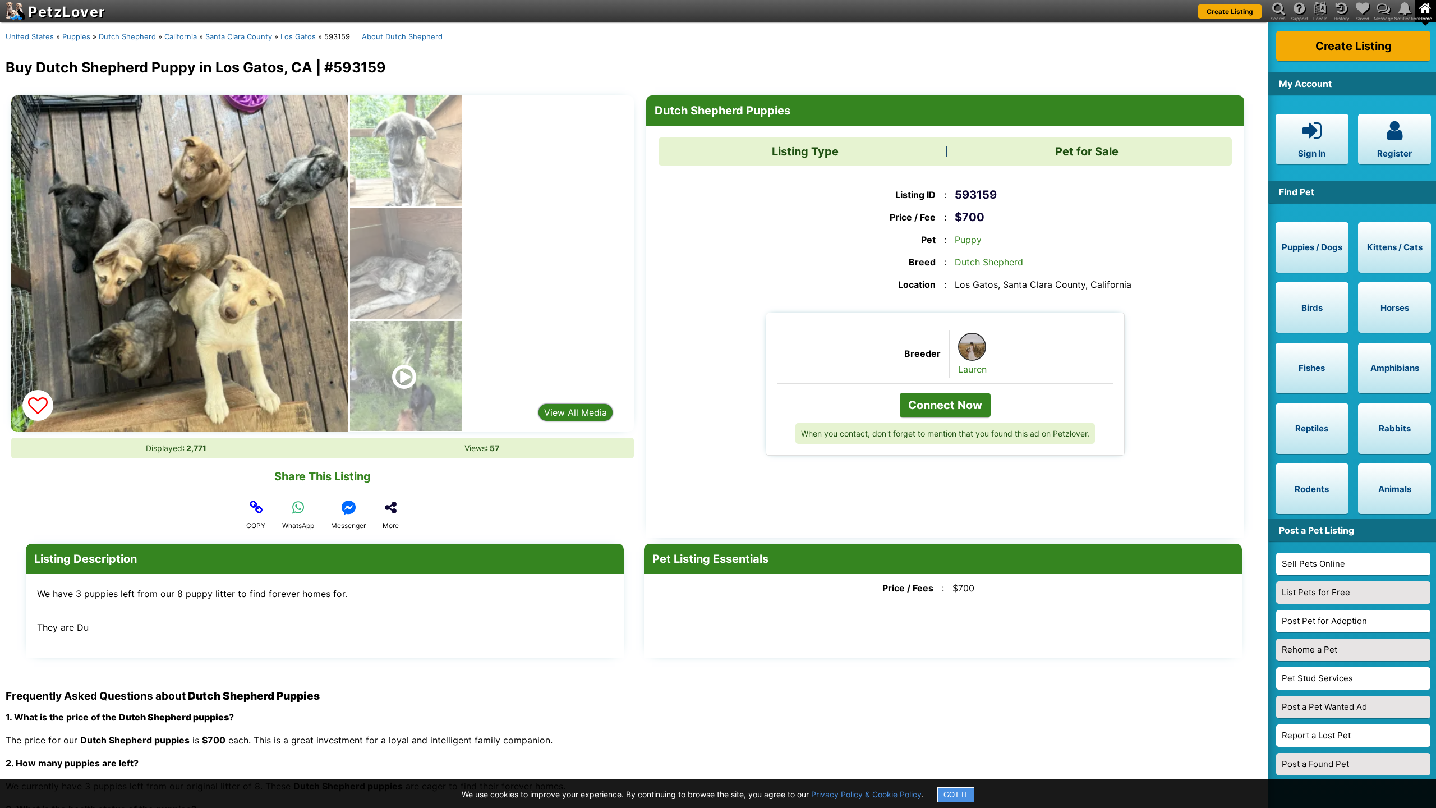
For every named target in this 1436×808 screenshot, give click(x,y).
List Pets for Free (1316, 592)
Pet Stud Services (1317, 678)
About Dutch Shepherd (402, 36)
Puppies (76, 36)
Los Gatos (298, 36)
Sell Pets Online (1313, 563)
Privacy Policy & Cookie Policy (866, 794)
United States (30, 36)
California (180, 36)
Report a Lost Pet (1316, 735)
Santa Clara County (238, 36)
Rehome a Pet (1309, 649)
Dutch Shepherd (127, 36)
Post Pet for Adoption (1324, 621)
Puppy (968, 239)
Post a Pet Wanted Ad (1324, 706)
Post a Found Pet (1315, 764)
